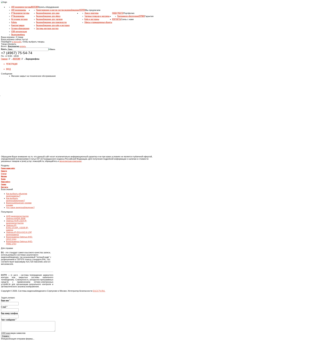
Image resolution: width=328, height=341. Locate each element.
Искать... (4, 49)
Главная (4, 58)
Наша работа (5, 181)
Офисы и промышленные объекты (98, 22)
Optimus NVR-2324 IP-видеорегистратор (16, 222)
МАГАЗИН (34, 6)
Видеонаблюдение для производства (51, 22)
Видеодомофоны (18, 34)
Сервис (3, 184)
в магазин (16, 42)
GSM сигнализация (19, 31)
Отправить (5, 336)
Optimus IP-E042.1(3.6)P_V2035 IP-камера (17, 227)
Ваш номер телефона (9, 313)
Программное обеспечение (128, 16)
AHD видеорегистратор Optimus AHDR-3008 (17, 217)
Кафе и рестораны (91, 19)
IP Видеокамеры (17, 16)
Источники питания (19, 19)
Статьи (3, 173)
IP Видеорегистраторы (20, 13)
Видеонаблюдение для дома (47, 13)
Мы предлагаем (92, 10)
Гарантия (149, 16)
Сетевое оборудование (20, 28)
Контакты (4, 187)
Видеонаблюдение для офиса (48, 16)
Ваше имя (5, 300)
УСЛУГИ (82, 10)
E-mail (4, 306)
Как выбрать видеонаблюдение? (15, 199)
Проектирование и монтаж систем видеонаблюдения (57, 10)
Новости (4, 170)
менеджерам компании (70, 161)
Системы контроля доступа (47, 28)
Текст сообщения (8, 319)
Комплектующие (17, 25)
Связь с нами (127, 19)
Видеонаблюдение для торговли (49, 19)
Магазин (4, 176)
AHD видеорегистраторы (21, 6)
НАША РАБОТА (117, 13)
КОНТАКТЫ (116, 19)
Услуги (3, 179)
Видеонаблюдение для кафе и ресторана (53, 25)
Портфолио (128, 13)
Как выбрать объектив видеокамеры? (16, 195)
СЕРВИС (142, 16)
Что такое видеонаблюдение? (20, 207)
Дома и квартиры (91, 13)
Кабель (14, 22)
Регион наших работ (8, 168)
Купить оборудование (48, 7)
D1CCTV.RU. (99, 291)
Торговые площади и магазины (97, 16)
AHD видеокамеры (18, 10)
